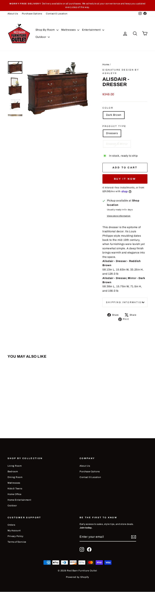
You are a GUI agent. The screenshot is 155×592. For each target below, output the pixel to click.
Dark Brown (113, 114)
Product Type (114, 126)
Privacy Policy (15, 536)
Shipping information (125, 302)
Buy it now (125, 179)
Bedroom (13, 471)
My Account (14, 530)
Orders (11, 525)
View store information (118, 216)
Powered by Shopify (77, 577)
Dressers (112, 133)
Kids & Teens (15, 488)
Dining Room (15, 477)
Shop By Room (46, 29)
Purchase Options (32, 13)
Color (107, 108)
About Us (13, 13)
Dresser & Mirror (117, 143)
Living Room (15, 466)
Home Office (15, 494)
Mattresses (69, 29)
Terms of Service (17, 542)
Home (105, 64)
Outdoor (41, 37)
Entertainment (91, 29)
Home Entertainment (19, 500)
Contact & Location (56, 13)
